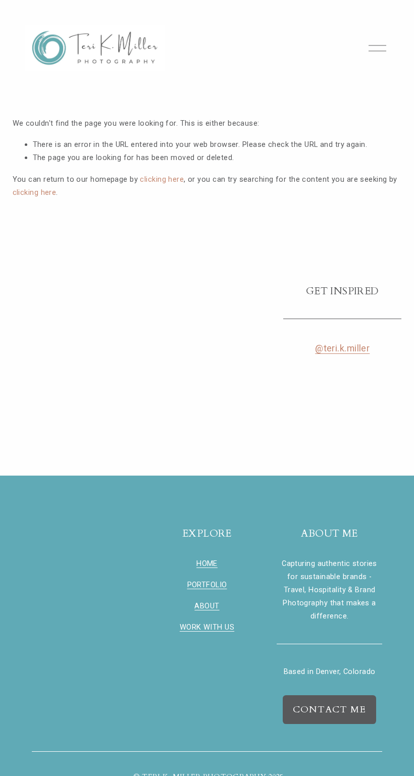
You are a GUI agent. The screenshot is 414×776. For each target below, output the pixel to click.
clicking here (162, 179)
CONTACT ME (329, 709)
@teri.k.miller (342, 348)
